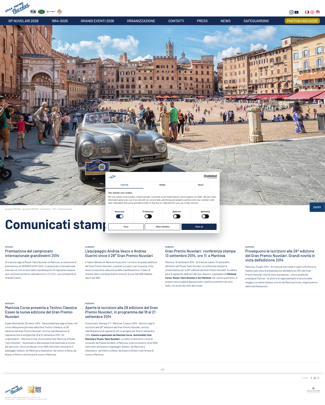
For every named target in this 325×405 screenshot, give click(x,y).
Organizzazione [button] (141, 21)
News (226, 21)
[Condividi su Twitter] (315, 378)
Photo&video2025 (302, 21)
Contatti (176, 21)
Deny (126, 227)
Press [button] (202, 21)
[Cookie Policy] (21, 399)
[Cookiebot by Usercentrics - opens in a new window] (206, 177)
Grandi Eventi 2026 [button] (97, 21)
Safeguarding (256, 21)
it (307, 12)
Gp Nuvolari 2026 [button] (23, 21)
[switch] (148, 216)
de (318, 12)
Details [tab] (162, 185)
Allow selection (162, 227)
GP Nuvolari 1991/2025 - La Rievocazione (36, 209)
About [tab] (200, 185)
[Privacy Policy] (10, 399)
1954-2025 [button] (60, 21)
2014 (54, 209)
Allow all (199, 227)
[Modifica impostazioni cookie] (37, 399)
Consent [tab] (124, 185)
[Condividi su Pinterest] (318, 378)
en (312, 12)
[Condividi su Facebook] (311, 378)
